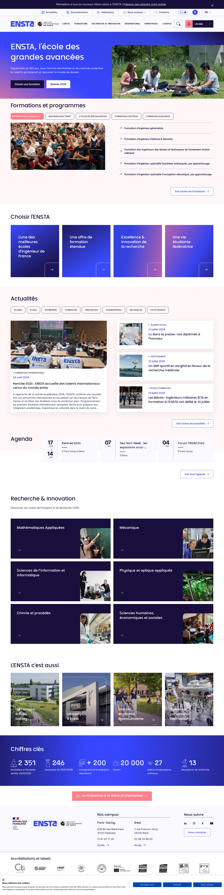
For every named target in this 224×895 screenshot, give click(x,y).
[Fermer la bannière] (212, 4)
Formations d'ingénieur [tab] (27, 116)
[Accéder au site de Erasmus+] (122, 868)
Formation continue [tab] (126, 116)
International (132, 24)
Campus (167, 24)
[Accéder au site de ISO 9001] (143, 868)
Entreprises (151, 24)
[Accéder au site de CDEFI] (61, 868)
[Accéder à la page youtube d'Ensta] (211, 823)
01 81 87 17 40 (105, 839)
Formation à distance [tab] (158, 116)
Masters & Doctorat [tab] (60, 116)
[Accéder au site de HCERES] (81, 868)
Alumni (18, 310)
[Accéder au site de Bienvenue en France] (102, 868)
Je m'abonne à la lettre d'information (112, 796)
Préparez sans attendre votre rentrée (144, 4)
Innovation (91, 310)
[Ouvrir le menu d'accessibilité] (195, 12)
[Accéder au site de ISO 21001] (163, 868)
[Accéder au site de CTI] (20, 868)
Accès (101, 845)
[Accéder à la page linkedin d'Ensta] (185, 823)
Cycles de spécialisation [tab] (93, 116)
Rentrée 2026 (58, 84)
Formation (71, 310)
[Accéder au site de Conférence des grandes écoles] (40, 868)
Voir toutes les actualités (190, 423)
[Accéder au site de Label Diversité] (204, 868)
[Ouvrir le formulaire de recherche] (178, 24)
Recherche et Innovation (106, 24)
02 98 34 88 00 (143, 839)
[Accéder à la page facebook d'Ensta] (203, 823)
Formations (81, 24)
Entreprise (51, 310)
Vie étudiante (157, 310)
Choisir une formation (27, 84)
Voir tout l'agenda (195, 474)
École (33, 310)
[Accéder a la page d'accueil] (35, 24)
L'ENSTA (66, 24)
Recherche (136, 310)
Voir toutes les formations (190, 191)
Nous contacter (197, 832)
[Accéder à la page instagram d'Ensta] (194, 823)
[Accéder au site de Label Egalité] (184, 868)
